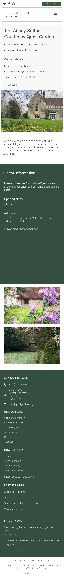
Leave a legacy (12, 465)
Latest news (10, 432)
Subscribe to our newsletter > (19, 476)
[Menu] (55, 14)
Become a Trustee (13, 470)
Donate (7, 456)
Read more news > (13, 550)
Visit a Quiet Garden (14, 418)
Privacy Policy (32, 573)
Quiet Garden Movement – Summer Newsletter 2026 (32, 540)
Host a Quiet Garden (14, 422)
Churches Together (15, 491)
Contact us (9, 437)
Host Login (9, 442)
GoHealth (9, 497)
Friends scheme (12, 461)
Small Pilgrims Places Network (21, 503)
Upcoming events (13, 427)
